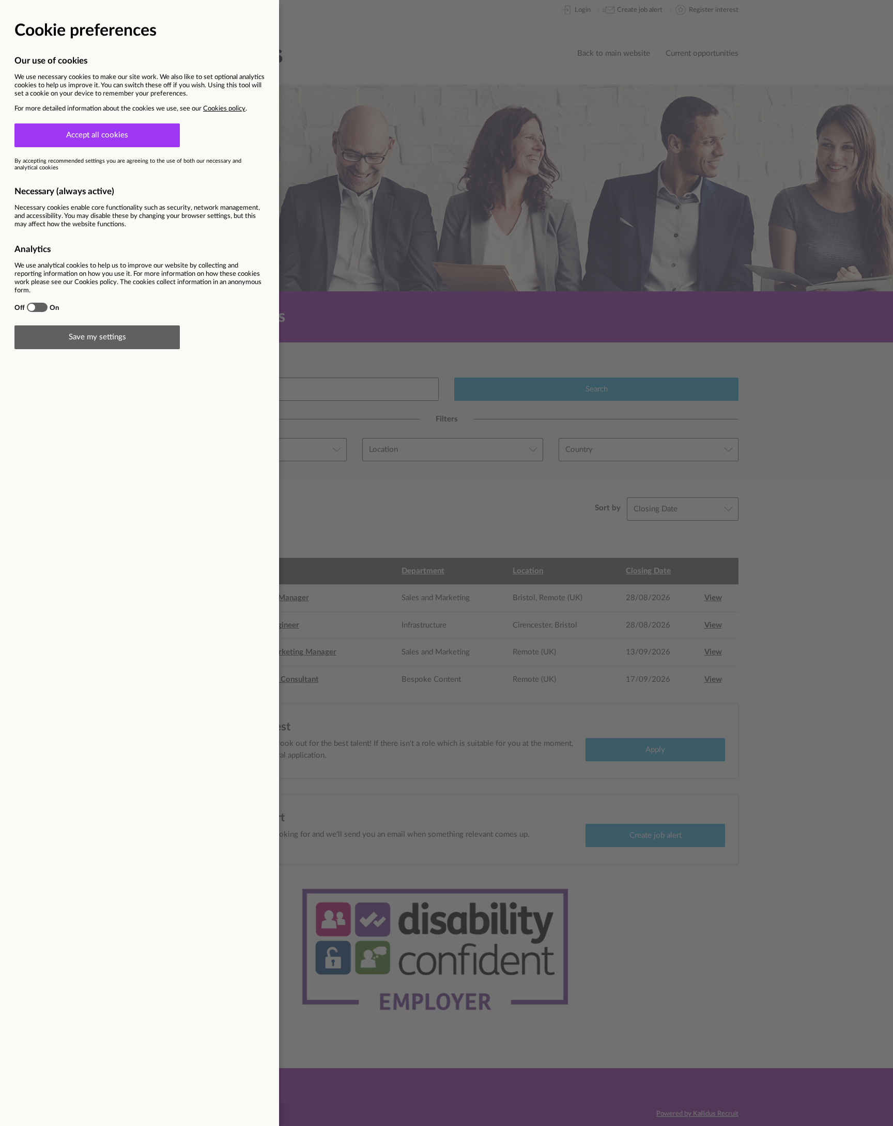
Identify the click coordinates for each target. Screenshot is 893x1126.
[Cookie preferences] (446, 563)
